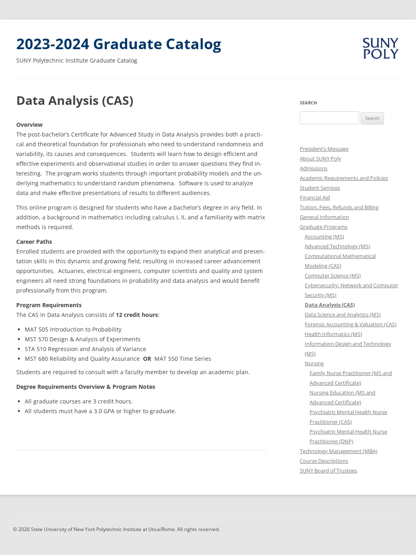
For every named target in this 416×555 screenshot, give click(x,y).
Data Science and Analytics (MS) (343, 314)
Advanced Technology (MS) (337, 246)
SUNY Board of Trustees (328, 470)
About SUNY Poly (320, 158)
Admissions (313, 168)
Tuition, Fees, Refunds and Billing (339, 207)
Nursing (314, 363)
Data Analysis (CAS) (330, 304)
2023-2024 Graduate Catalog (118, 44)
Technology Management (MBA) (338, 451)
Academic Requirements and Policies (344, 178)
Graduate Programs (323, 226)
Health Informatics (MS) (333, 334)
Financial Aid (315, 197)
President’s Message (324, 148)
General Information (324, 217)
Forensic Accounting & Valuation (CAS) (350, 324)
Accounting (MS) (324, 236)
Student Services (320, 187)
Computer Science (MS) (333, 275)
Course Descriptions (324, 460)
